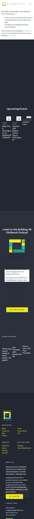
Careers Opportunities (24, 448)
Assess (4, 448)
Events (19, 428)
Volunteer (20, 445)
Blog (3, 433)
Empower (5, 452)
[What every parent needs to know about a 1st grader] (7, 344)
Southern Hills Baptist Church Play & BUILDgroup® (16, 133)
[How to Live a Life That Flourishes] (27, 342)
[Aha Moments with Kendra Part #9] (17, 343)
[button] (29, 113)
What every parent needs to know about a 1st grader (7, 354)
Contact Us (5, 431)
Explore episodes (17, 309)
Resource (5, 450)
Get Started (14, 496)
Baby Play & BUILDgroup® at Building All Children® (6, 132)
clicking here (27, 31)
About (4, 428)
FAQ (18, 433)
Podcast (4, 435)
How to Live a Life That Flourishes (26, 349)
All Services (5, 445)
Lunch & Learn (25, 123)
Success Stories (22, 431)
